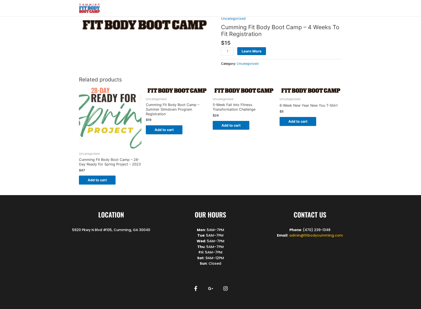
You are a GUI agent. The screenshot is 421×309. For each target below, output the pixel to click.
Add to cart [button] (97, 180)
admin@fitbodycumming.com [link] (316, 235)
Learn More (252, 51)
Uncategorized (233, 18)
